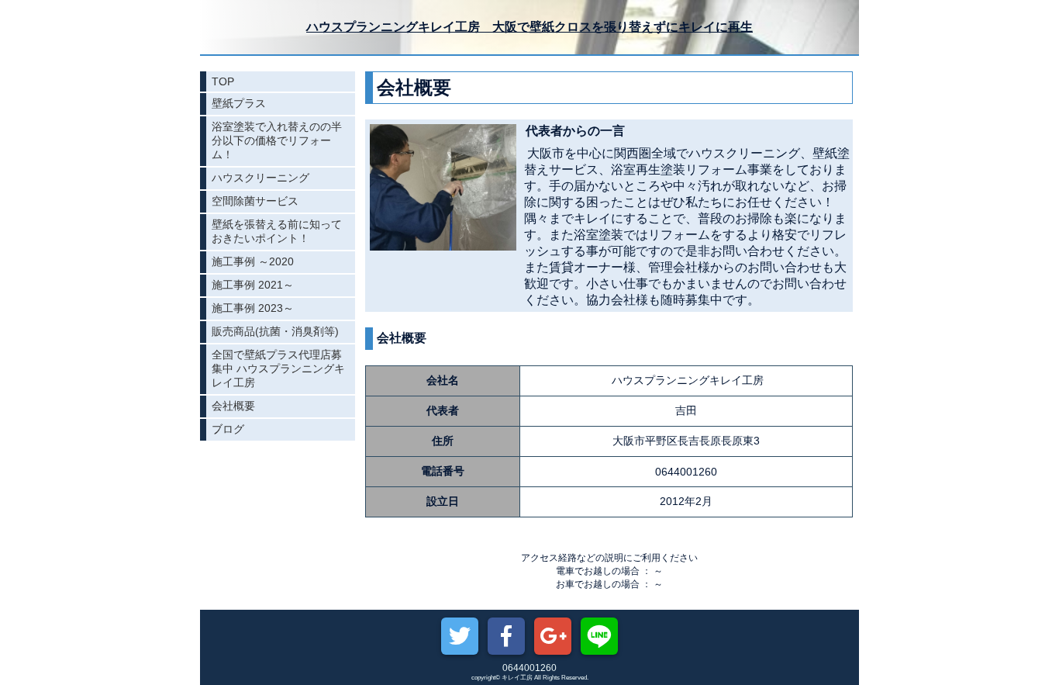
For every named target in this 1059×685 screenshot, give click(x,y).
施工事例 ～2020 (253, 261)
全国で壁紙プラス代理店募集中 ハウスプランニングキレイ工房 (278, 368)
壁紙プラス (239, 103)
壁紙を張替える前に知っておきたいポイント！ (277, 231)
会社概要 (233, 406)
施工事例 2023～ (253, 308)
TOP (223, 81)
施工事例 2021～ (253, 284)
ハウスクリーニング (260, 177)
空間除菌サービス (255, 201)
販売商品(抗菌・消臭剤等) (275, 331)
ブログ (228, 429)
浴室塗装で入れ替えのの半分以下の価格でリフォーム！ (277, 140)
